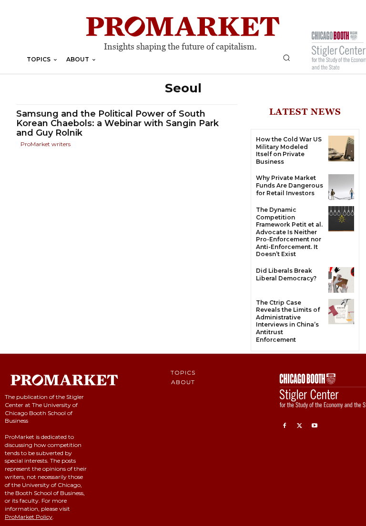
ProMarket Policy (28, 516)
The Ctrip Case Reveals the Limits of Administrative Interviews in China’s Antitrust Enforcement (288, 321)
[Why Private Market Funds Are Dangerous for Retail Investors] (341, 187)
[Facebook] (284, 426)
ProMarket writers (45, 144)
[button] (286, 57)
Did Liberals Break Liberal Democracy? (286, 274)
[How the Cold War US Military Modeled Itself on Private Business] (341, 148)
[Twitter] (300, 426)
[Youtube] (314, 426)
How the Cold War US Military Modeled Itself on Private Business (289, 150)
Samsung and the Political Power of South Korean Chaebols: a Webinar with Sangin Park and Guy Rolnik (117, 123)
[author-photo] (17, 145)
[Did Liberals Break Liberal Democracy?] (341, 280)
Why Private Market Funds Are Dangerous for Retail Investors (289, 185)
